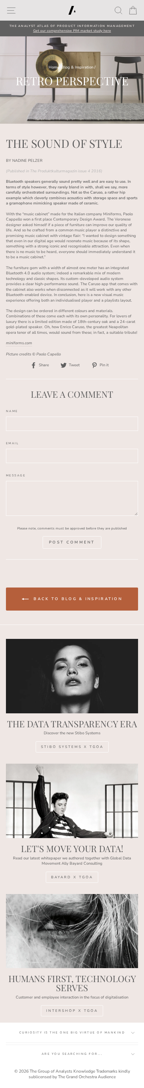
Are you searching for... (72, 1054)
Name (12, 411)
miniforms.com (19, 343)
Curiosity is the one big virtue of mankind (72, 1033)
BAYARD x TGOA (72, 877)
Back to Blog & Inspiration (76, 598)
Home (54, 67)
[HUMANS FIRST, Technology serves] (72, 931)
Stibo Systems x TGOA (72, 746)
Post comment (72, 542)
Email (12, 443)
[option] (72, 28)
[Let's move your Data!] (72, 801)
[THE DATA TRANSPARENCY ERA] (72, 676)
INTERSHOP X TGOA (72, 1010)
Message (16, 475)
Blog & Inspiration (77, 67)
